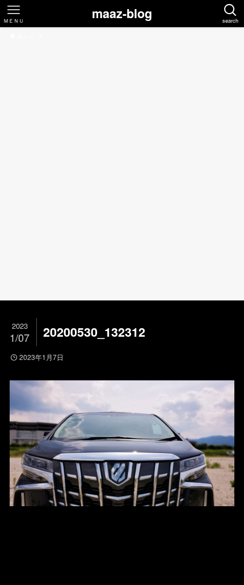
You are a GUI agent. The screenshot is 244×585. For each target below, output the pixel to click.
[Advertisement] (122, 168)
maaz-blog (122, 13)
